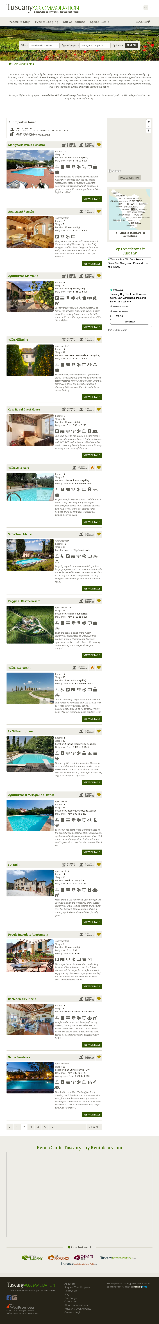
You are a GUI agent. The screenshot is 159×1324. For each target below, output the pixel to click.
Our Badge (70, 1298)
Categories (70, 1301)
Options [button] (117, 45)
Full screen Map (129, 177)
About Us (69, 1283)
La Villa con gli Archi (22, 731)
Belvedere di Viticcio (22, 999)
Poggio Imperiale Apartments (28, 934)
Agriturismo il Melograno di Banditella (33, 795)
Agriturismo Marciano (23, 276)
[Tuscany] (10, 64)
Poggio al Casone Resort (24, 601)
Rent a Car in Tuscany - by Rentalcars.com (79, 1148)
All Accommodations (76, 1305)
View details (92, 199)
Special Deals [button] (99, 22)
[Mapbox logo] (115, 171)
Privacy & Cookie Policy (77, 1308)
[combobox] (44, 45)
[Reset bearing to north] (148, 130)
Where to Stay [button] (19, 22)
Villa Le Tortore (18, 467)
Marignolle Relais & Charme (26, 145)
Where (24, 45)
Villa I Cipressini (19, 667)
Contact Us (70, 1291)
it (150, 7)
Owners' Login (72, 1312)
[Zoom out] (148, 126)
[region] (129, 146)
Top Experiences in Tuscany (129, 250)
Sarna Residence (19, 1057)
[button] (143, 22)
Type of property (70, 45)
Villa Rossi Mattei (20, 534)
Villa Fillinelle (18, 339)
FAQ (66, 1294)
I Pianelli (14, 864)
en (145, 7)
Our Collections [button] (74, 22)
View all (94, 1127)
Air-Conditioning (24, 64)
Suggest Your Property (77, 1287)
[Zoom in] (148, 121)
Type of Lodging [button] (46, 22)
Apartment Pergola (21, 211)
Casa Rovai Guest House (24, 409)
